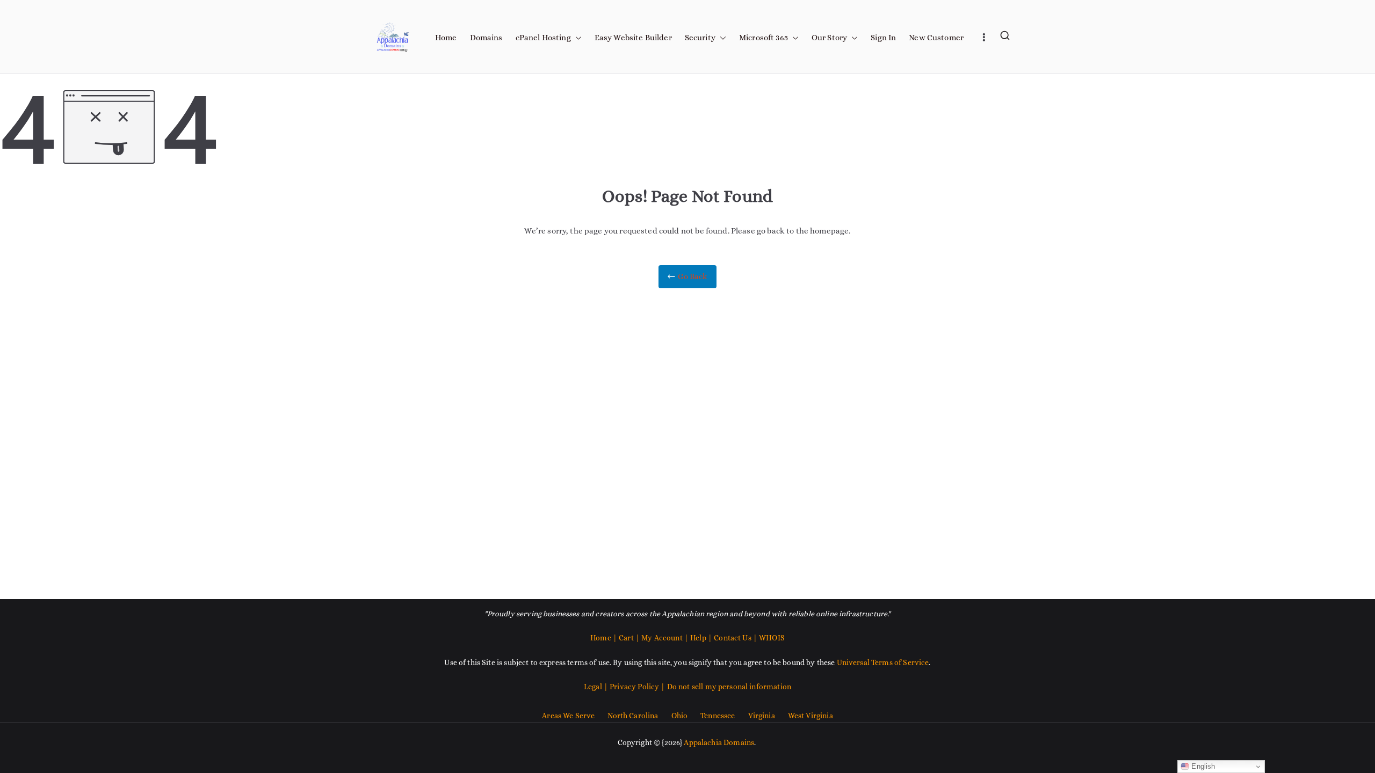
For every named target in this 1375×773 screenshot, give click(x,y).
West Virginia (810, 715)
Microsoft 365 (763, 37)
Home (446, 37)
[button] (576, 38)
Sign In (883, 37)
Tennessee (717, 715)
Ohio (679, 715)
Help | (702, 637)
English (1202, 766)
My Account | (665, 637)
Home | (604, 637)
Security (700, 37)
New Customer (936, 37)
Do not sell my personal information (729, 686)
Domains (486, 37)
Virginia (761, 715)
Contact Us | (735, 637)
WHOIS (772, 637)
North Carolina (632, 715)
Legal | (597, 686)
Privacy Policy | (638, 686)
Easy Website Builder (633, 37)
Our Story (829, 37)
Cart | (630, 637)
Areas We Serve (568, 715)
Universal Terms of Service (883, 662)
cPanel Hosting (543, 37)
